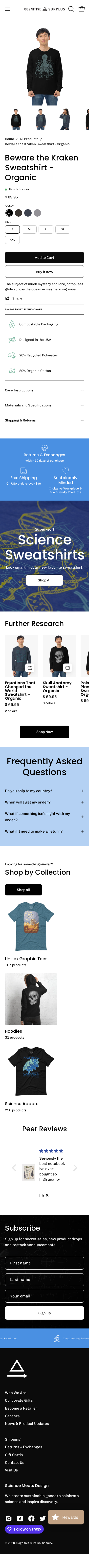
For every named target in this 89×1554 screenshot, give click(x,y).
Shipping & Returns (20, 420)
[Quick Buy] (29, 668)
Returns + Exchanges (23, 1447)
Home (9, 139)
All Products (29, 139)
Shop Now (44, 732)
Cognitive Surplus (28, 1543)
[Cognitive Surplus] (44, 9)
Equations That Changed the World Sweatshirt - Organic (20, 690)
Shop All (44, 580)
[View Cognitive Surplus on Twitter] (42, 1518)
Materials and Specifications (28, 405)
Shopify (47, 1543)
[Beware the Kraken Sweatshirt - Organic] (16, 119)
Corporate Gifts (19, 1400)
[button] (70, 8)
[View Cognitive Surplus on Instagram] (8, 1518)
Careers (12, 1416)
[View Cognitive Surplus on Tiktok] (20, 1518)
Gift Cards (14, 1455)
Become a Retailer (21, 1408)
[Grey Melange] (37, 213)
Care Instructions (19, 390)
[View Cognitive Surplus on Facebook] (31, 1518)
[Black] (9, 213)
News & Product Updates (27, 1423)
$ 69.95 (12, 705)
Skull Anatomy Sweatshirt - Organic (57, 687)
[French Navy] (28, 213)
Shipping (13, 1439)
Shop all (23, 890)
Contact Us (14, 1462)
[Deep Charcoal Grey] (18, 213)
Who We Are (15, 1393)
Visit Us (11, 1470)
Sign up (44, 1313)
